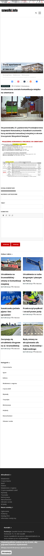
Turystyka (6, 399)
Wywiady (5, 394)
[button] (3, 215)
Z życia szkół (7, 389)
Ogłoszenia (5, 511)
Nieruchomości (7, 416)
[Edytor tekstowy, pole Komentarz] (22, 230)
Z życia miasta (7, 367)
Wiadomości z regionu (10, 383)
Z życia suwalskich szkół (9, 490)
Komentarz (4, 212)
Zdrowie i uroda (8, 421)
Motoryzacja (25, 75)
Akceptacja (6, 552)
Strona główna (7, 75)
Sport (4, 372)
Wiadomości (16, 75)
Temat (3, 203)
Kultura (5, 378)
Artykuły (5, 410)
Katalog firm (5, 516)
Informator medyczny (8, 518)
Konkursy (4, 514)
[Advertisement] (22, 40)
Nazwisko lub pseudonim (9, 194)
